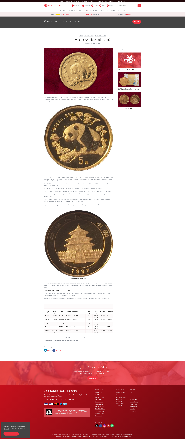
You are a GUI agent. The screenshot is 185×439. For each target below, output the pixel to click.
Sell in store (89, 14)
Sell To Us (132, 397)
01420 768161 (50, 399)
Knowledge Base (121, 395)
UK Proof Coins (99, 406)
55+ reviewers (65, 14)
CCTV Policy (98, 436)
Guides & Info (133, 406)
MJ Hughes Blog (121, 392)
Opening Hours (70, 399)
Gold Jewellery (99, 411)
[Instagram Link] (104, 425)
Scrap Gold (98, 415)
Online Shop (133, 404)
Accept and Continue (11, 434)
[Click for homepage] (53, 5)
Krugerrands (99, 402)
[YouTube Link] (108, 425)
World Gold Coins (100, 409)
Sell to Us (92, 378)
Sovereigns (98, 392)
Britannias (98, 399)
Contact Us (133, 395)
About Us (132, 409)
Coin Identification (121, 397)
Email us (60, 399)
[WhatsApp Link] (112, 425)
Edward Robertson (126, 436)
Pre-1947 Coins (99, 413)
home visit (128, 14)
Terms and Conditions (109, 436)
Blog (131, 392)
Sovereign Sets (99, 397)
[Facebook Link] (100, 425)
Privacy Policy (91, 436)
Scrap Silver (98, 418)
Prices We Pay (134, 402)
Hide (137, 22)
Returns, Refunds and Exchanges (78, 436)
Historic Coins (99, 404)
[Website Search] (139, 5)
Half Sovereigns (100, 395)
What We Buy (133, 399)
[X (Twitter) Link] (97, 425)
